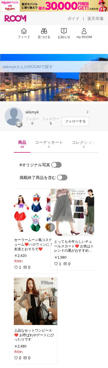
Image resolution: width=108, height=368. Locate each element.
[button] (14, 116)
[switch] (56, 165)
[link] (34, 211)
